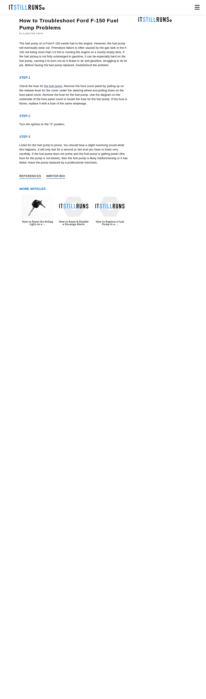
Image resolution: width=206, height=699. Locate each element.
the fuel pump (53, 86)
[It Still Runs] (27, 7)
